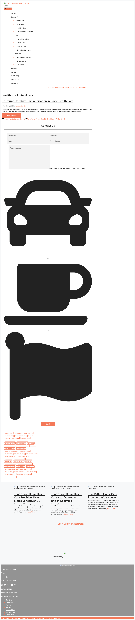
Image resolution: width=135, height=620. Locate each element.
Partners (14, 68)
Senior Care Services (10, 464)
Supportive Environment (24, 474)
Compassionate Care (20, 435)
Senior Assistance (18, 461)
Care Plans (31, 119)
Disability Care (21, 28)
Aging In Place (8, 433)
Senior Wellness (31, 471)
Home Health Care (9, 448)
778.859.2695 (81, 88)
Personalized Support (32, 453)
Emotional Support (22, 440)
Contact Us (14, 83)
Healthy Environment (11, 446)
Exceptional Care (9, 443)
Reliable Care (8, 461)
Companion (20, 64)
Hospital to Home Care (24, 57)
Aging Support (18, 433)
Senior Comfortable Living (25, 464)
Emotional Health (10, 440)
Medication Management (11, 451)
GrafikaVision (55, 618)
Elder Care (7, 438)
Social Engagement (10, 474)
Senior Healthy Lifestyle (11, 469)
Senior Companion (10, 466)
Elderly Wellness (25, 438)
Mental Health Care (23, 39)
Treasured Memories (10, 476)
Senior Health (30, 466)
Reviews (13, 72)
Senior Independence (25, 469)
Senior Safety (8, 471)
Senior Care (20, 20)
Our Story (14, 13)
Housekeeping (21, 61)
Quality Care (8, 458)
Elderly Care (15, 438)
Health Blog (15, 76)
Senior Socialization (19, 471)
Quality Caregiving (19, 458)
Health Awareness (21, 443)
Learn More (11, 115)
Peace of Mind (8, 453)
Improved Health (21, 448)
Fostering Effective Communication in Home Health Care (37, 101)
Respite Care (21, 42)
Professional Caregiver (24, 456)
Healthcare (31, 443)
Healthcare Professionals (56, 119)
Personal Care (21, 24)
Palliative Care (21, 46)
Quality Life (29, 458)
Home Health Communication (14, 119)
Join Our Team (15, 79)
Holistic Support (23, 446)
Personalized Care (19, 453)
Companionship (41, 119)
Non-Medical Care (25, 451)
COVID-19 (30, 435)
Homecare (33, 446)
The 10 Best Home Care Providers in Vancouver (102, 495)
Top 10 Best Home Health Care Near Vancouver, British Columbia (66, 497)
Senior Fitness (20, 466)
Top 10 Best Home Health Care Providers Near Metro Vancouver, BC (29, 497)
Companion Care (28, 433)
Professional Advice (10, 456)
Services (13, 17)
